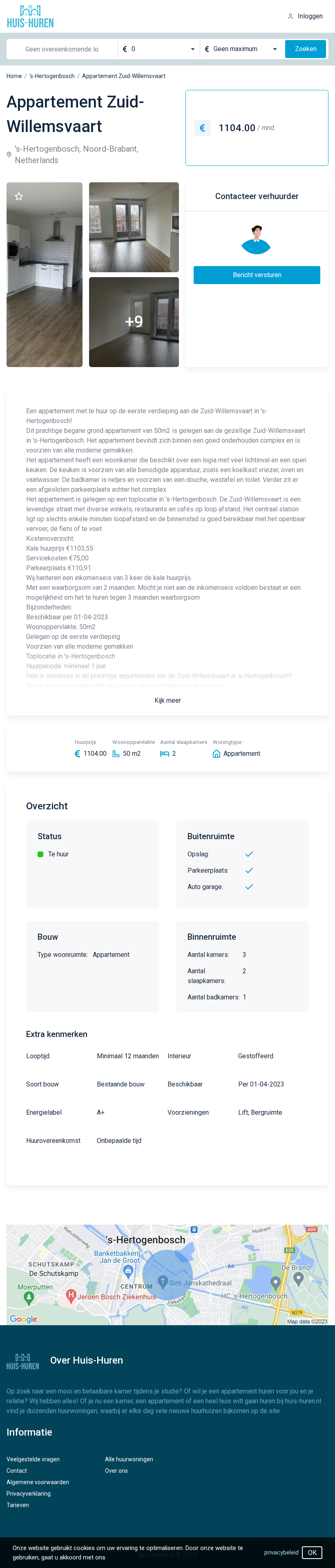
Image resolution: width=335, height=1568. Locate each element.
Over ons (116, 1470)
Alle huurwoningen (129, 1459)
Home (14, 76)
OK (312, 1553)
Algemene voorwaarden (38, 1482)
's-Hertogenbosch (52, 76)
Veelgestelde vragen (33, 1459)
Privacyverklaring (29, 1493)
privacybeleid (281, 1552)
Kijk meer (167, 700)
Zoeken (306, 49)
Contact (17, 1470)
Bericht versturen (257, 275)
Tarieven (18, 1505)
